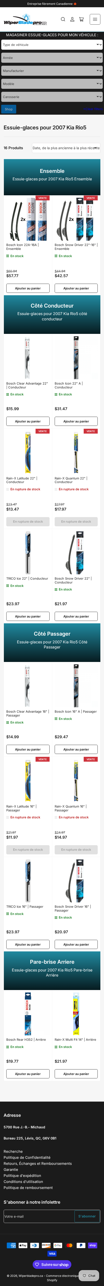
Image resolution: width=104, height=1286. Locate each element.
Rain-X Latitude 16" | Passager (21, 808)
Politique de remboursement (28, 1187)
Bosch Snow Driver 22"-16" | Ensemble (76, 247)
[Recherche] (63, 19)
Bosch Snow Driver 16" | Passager (73, 908)
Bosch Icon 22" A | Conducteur (69, 385)
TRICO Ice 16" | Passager (24, 906)
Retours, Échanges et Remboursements (38, 1163)
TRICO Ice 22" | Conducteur (27, 578)
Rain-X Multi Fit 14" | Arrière (75, 1039)
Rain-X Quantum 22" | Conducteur (71, 480)
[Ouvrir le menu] (95, 19)
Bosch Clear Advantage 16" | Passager (27, 713)
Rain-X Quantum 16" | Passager (71, 808)
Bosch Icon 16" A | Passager (76, 711)
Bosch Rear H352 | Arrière (26, 1039)
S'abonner (87, 1216)
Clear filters (93, 109)
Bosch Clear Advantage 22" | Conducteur (27, 385)
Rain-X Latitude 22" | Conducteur (21, 480)
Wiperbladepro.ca (31, 1276)
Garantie (11, 1169)
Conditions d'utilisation (23, 1181)
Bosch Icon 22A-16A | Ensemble (22, 247)
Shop (9, 109)
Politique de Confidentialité (27, 1157)
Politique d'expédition (22, 1175)
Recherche (13, 1151)
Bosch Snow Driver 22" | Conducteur (73, 580)
